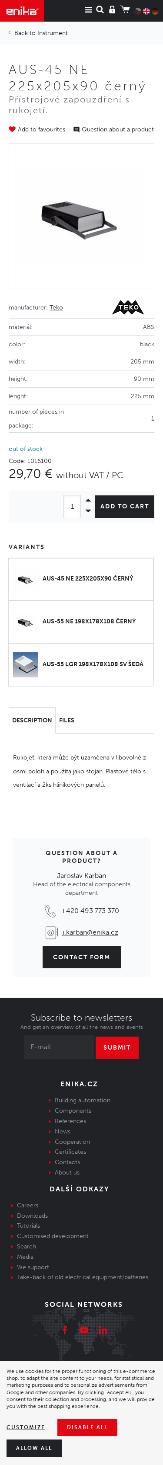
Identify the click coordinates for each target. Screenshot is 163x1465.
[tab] (32, 720)
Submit (117, 1047)
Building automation (82, 1100)
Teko (56, 307)
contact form (81, 957)
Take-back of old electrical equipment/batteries (82, 1277)
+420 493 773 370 (90, 910)
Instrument (52, 33)
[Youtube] (84, 1331)
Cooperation (72, 1142)
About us (67, 1172)
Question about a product (118, 129)
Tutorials (28, 1225)
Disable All (87, 1427)
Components (73, 1110)
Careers (27, 1205)
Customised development (53, 1236)
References (70, 1121)
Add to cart (124, 506)
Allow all (34, 1448)
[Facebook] (64, 1331)
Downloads (32, 1215)
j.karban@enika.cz (90, 932)
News (62, 1131)
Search (26, 1246)
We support (33, 1267)
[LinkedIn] (103, 1331)
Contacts (67, 1162)
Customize (26, 1427)
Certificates (70, 1151)
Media (25, 1257)
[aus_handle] (81, 216)
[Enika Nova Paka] (22, 11)
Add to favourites (41, 129)
